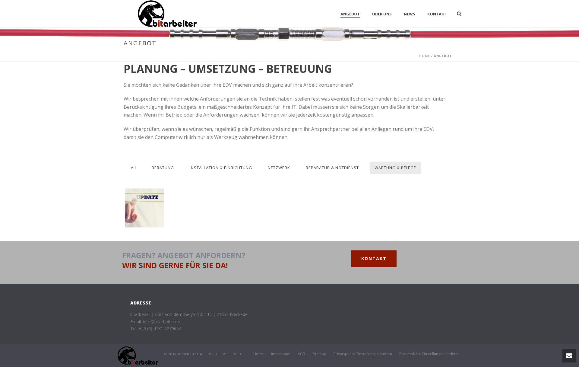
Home (424, 56)
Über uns (382, 14)
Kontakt (437, 14)
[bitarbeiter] (138, 355)
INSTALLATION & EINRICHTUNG (221, 167)
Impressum (280, 354)
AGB (301, 354)
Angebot (350, 14)
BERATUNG (163, 167)
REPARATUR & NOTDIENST (332, 167)
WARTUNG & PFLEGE (395, 167)
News (409, 14)
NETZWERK (279, 167)
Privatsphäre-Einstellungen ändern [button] (363, 354)
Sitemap (319, 354)
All (133, 167)
